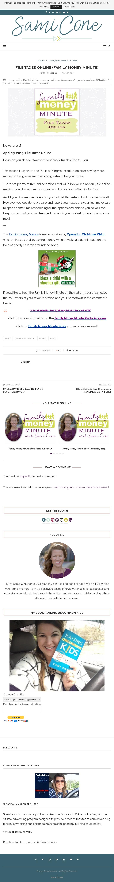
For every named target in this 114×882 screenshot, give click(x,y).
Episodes (41, 61)
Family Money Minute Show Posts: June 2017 (30, 449)
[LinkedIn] (57, 520)
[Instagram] (66, 520)
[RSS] (70, 520)
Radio (74, 61)
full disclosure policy (88, 823)
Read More (69, 7)
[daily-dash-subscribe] (57, 785)
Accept (56, 6)
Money (42, 339)
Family (8, 339)
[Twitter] (48, 520)
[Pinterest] (52, 520)
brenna (53, 73)
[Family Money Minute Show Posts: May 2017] (83, 427)
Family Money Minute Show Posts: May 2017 (84, 449)
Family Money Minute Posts (47, 326)
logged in (26, 476)
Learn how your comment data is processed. (81, 487)
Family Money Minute (58, 61)
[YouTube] (61, 520)
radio (52, 339)
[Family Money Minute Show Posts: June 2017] (30, 427)
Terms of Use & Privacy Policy (38, 842)
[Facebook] (44, 520)
